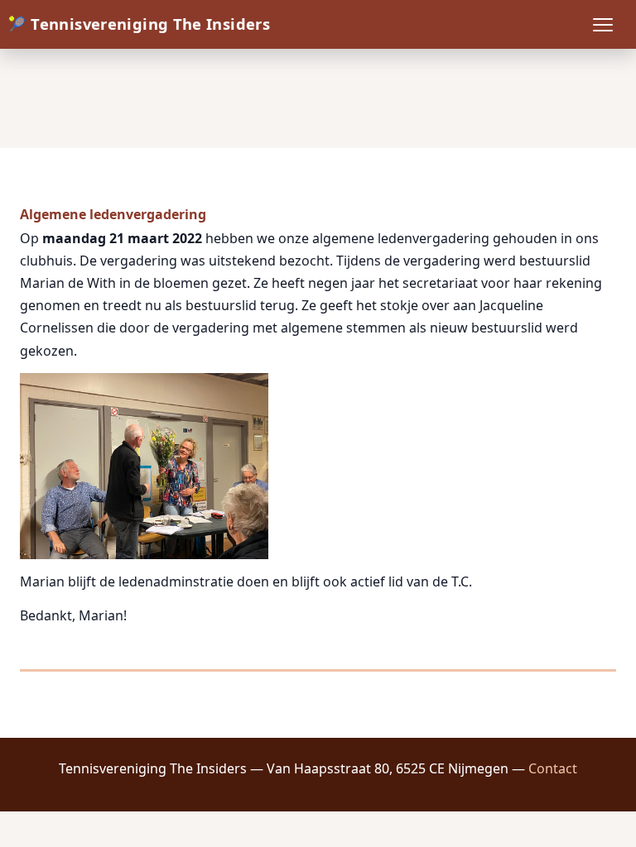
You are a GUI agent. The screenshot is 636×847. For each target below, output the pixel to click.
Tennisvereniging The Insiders (150, 23)
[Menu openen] (602, 25)
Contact (552, 768)
